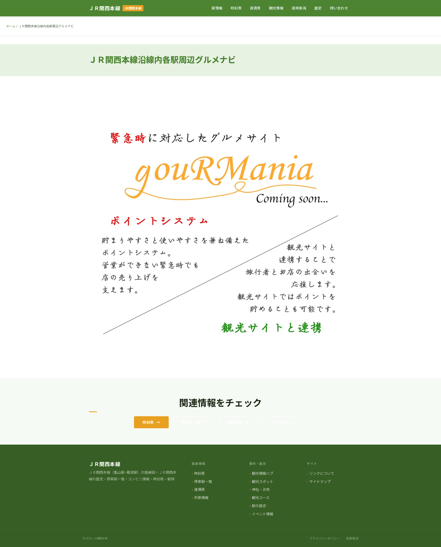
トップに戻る (281, 422)
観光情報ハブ (262, 473)
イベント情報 (262, 513)
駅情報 (217, 7)
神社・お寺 (261, 489)
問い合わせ (339, 7)
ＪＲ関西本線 (104, 8)
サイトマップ (320, 481)
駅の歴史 (259, 505)
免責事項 (352, 538)
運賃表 (255, 7)
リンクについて (321, 473)
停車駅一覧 (190, 422)
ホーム (10, 26)
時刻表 (236, 7)
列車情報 (201, 497)
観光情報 (276, 7)
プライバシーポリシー (324, 538)
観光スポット (262, 481)
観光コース (261, 497)
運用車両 (299, 7)
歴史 (318, 7)
